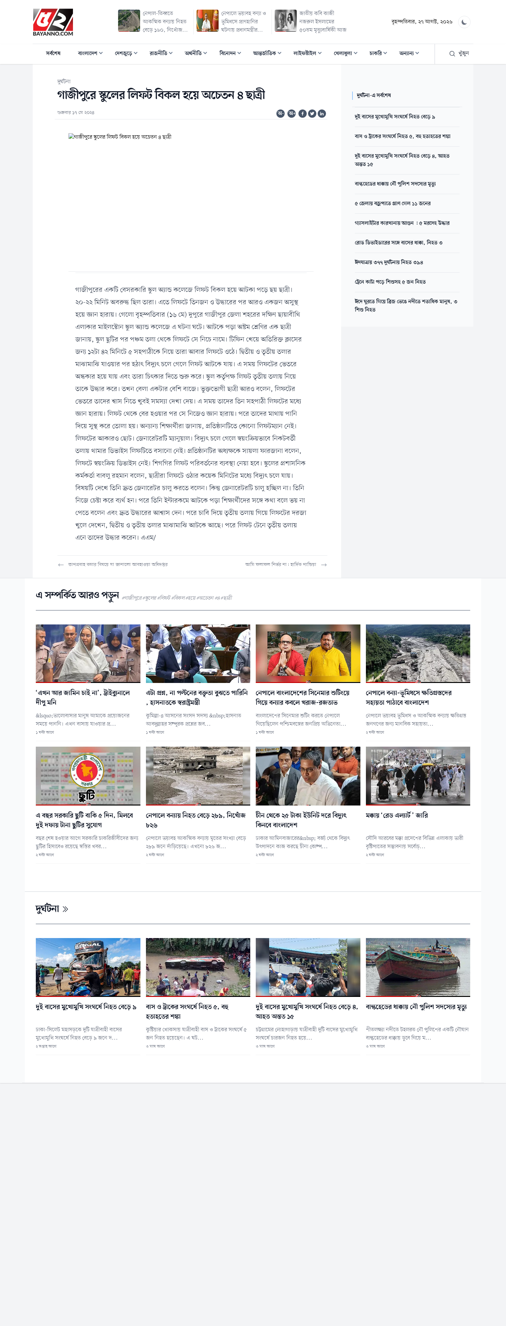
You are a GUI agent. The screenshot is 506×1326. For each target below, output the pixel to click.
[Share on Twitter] (312, 113)
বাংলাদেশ (92, 54)
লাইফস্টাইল (310, 54)
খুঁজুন (463, 53)
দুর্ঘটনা (64, 82)
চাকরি (380, 54)
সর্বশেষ (53, 53)
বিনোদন (232, 54)
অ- (281, 113)
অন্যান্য (411, 54)
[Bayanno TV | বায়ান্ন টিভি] (53, 22)
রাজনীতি (163, 54)
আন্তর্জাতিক (269, 54)
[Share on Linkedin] (322, 113)
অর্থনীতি (198, 54)
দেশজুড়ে (128, 54)
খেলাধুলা (348, 54)
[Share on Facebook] (302, 113)
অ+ (292, 113)
